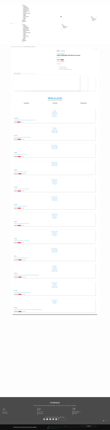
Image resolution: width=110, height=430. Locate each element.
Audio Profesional (26, 8)
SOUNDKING (16, 118)
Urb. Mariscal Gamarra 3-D (77, 411)
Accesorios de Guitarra (20, 46)
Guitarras (24, 12)
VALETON (15, 135)
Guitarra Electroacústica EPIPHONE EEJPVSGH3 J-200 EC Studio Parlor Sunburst (26, 275)
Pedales (24, 14)
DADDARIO (63, 51)
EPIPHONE (15, 273)
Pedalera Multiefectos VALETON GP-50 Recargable (22, 137)
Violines (24, 38)
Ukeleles (24, 15)
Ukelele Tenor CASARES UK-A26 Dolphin (20, 206)
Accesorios (25, 6)
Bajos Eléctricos (25, 9)
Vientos (24, 17)
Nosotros (23, 20)
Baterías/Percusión (26, 30)
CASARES (15, 187)
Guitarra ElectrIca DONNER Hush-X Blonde (20, 171)
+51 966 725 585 (40, 411)
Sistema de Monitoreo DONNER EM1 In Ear (20, 154)
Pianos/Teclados (26, 16)
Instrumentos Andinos (26, 13)
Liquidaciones (24, 21)
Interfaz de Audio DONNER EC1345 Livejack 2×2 (21, 223)
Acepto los (52, 428)
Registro (93, 20)
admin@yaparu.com (40, 413)
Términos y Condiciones (54, 428)
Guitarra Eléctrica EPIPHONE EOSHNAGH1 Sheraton (22, 292)
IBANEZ (15, 256)
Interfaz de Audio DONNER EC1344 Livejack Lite (21, 240)
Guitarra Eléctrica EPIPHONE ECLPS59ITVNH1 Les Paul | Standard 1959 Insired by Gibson (28, 309)
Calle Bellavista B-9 (76, 412)
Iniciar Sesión (65, 26)
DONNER (15, 152)
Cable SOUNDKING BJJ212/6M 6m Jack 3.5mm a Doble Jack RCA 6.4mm (25, 120)
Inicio (11, 46)
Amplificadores (25, 7)
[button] (55, 314)
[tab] (17, 73)
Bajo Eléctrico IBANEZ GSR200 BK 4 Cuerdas (21, 257)
